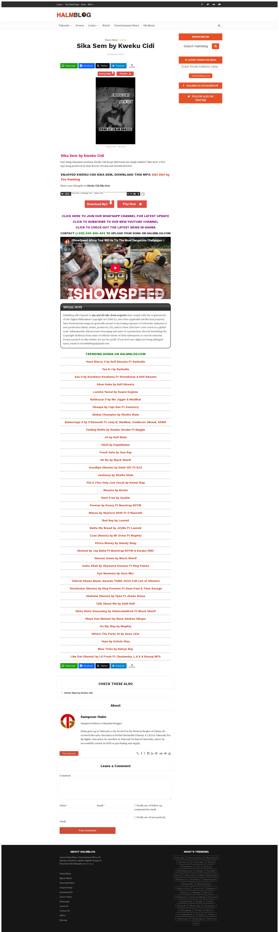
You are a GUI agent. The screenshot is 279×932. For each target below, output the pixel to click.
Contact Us (65, 910)
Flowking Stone (185, 870)
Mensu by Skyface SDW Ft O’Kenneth (115, 513)
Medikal (197, 892)
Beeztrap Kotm (195, 857)
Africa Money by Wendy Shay (115, 543)
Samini (209, 901)
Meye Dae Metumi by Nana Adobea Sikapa (115, 618)
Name (64, 805)
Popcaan (213, 897)
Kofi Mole (195, 879)
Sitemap (90, 863)
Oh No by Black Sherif (115, 460)
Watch (106, 25)
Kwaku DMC (188, 883)
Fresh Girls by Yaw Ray (116, 452)
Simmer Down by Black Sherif (115, 558)
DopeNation (187, 866)
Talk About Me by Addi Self (115, 603)
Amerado (180, 857)
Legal (59, 4)
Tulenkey (200, 914)
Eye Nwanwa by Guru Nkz (115, 573)
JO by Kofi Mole (115, 437)
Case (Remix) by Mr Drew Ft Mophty (116, 535)
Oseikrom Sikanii (197, 897)
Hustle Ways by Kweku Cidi (78, 693)
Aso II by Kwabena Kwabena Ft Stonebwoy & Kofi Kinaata (116, 376)
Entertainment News (126, 25)
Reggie (199, 901)
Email (101, 805)
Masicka (185, 892)
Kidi (201, 875)
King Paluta (212, 875)
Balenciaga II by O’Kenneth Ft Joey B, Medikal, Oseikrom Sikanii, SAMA (115, 422)
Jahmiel (199, 870)
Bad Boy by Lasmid (115, 520)
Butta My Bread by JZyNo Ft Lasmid (115, 528)
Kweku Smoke (204, 883)
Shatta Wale (195, 905)
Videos (212, 914)
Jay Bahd (211, 870)
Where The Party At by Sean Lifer (116, 634)
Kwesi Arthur (184, 888)
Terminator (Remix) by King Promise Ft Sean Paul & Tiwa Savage (115, 588)
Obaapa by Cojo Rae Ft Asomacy (115, 407)
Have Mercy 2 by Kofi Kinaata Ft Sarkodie (115, 361)
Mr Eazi (208, 892)
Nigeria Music (66, 878)
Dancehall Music (67, 882)
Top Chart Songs (72, 4)
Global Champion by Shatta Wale (115, 414)
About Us (64, 906)
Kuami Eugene (210, 879)
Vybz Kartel (182, 918)
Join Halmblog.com (200, 75)
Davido (211, 862)
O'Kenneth (181, 897)
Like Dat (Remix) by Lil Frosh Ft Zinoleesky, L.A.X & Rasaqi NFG (116, 656)
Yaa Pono (211, 918)
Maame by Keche (115, 490)
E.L (198, 866)
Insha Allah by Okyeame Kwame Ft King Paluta (115, 565)
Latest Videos (66, 896)
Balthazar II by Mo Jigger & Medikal (115, 399)
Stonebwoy (210, 905)
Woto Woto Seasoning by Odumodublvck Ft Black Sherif (115, 611)
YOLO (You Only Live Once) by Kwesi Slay (115, 482)
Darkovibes (199, 862)
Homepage (65, 901)
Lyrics (83, 4)
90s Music (149, 25)
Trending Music (185, 914)
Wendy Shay (197, 918)
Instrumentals (66, 892)
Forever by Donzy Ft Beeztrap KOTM (115, 505)
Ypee (196, 923)
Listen (92, 25)
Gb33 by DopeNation (115, 445)
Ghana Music (111, 39)
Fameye (207, 866)
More (90, 4)
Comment (65, 775)
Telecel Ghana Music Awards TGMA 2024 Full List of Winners (115, 581)
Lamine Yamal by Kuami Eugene (115, 392)
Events (80, 25)
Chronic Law (184, 862)
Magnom (211, 888)
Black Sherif (211, 857)
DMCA (63, 915)
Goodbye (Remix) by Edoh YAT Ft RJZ (115, 467)
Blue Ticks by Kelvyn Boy (115, 649)
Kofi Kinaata (181, 879)
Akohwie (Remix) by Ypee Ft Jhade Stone (115, 596)
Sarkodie (182, 905)
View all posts (69, 753)
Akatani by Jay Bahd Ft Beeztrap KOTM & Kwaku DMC (115, 550)
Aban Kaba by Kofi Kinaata (115, 384)
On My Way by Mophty (115, 626)
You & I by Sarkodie (115, 369)
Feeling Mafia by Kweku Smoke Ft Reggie (115, 429)
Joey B (178, 875)
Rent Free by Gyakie (115, 497)
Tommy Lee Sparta (203, 910)
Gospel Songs (66, 887)
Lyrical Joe (198, 888)
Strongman (186, 910)
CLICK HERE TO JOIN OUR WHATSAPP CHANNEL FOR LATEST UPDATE (115, 216)
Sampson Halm (117, 54)
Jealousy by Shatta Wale (115, 475)
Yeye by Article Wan (115, 641)
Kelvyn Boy (190, 875)
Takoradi (64, 25)
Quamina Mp (186, 901)
